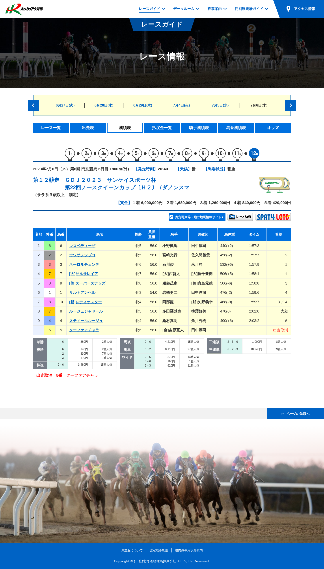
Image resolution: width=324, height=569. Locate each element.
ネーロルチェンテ (84, 264)
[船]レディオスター (85, 302)
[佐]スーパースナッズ (87, 283)
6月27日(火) (65, 105)
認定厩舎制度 (159, 550)
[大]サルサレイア (83, 274)
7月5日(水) (220, 105)
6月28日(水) (104, 105)
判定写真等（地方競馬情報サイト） (200, 217)
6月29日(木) (142, 105)
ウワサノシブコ (82, 255)
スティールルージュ (86, 321)
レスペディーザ (82, 246)
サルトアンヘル (82, 292)
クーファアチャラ (84, 330)
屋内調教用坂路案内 (189, 550)
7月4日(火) (181, 105)
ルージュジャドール (86, 311)
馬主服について (132, 550)
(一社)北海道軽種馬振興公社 (155, 561)
